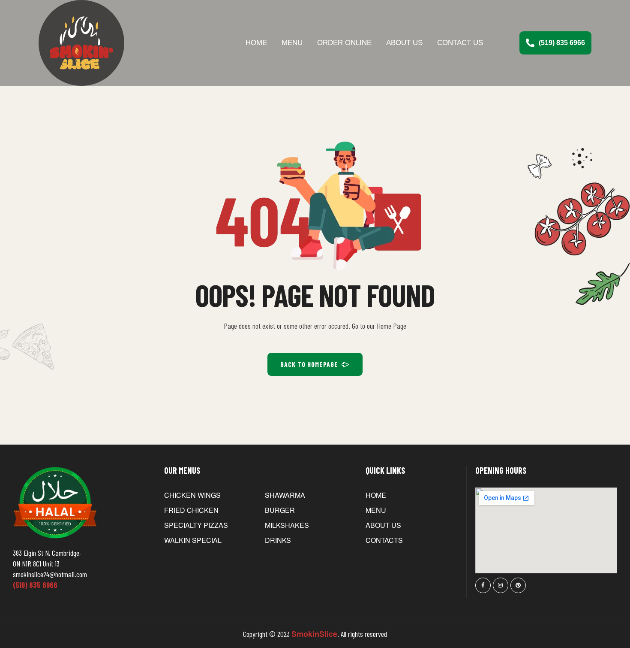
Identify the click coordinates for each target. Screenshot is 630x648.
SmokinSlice (314, 633)
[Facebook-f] (483, 585)
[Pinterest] (518, 585)
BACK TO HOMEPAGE (309, 364)
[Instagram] (500, 585)
